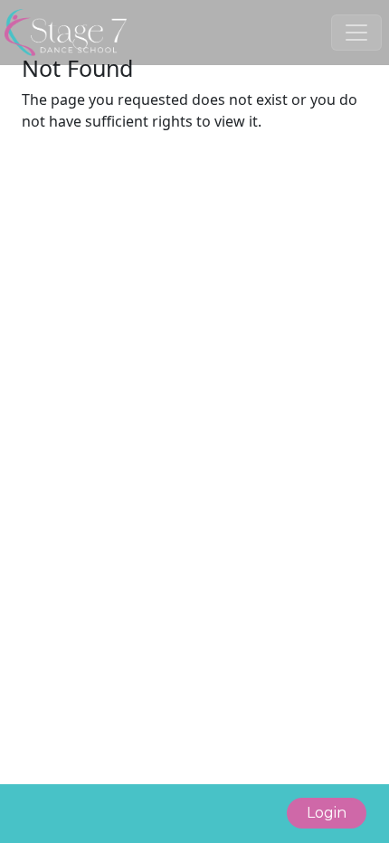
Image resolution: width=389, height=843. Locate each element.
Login (326, 812)
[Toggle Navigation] (356, 32)
